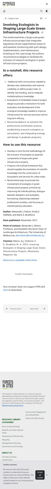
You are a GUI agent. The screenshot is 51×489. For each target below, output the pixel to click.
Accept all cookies (40, 475)
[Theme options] (47, 11)
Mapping (5, 439)
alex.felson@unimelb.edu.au (30, 235)
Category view (13, 18)
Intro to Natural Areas (11, 426)
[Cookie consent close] (47, 475)
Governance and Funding (12, 446)
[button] (14, 308)
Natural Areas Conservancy (12, 405)
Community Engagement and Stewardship (35, 413)
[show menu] (47, 4)
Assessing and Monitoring (12, 436)
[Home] (9, 4)
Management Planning (11, 443)
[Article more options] (46, 18)
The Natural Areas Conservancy (9, 458)
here (5, 289)
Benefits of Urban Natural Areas (12, 431)
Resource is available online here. (20, 260)
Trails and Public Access (34, 418)
